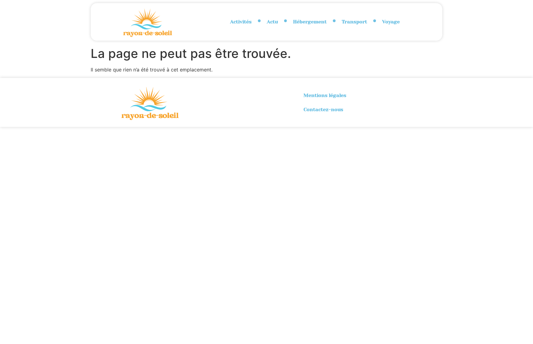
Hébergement (310, 22)
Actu (272, 22)
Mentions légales (325, 95)
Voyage (391, 22)
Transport (354, 22)
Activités (241, 22)
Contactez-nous (323, 109)
